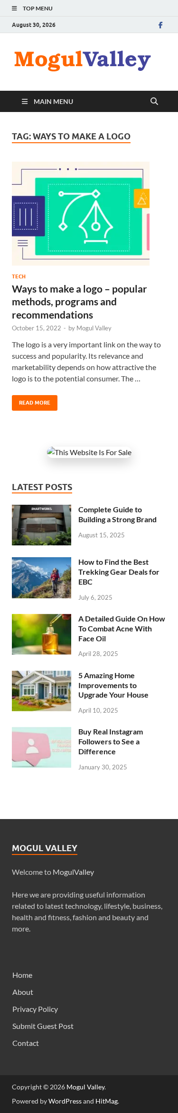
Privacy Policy (35, 1008)
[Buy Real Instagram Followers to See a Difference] (41, 732)
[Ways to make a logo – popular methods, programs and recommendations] (89, 214)
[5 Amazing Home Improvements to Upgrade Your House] (41, 676)
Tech (19, 276)
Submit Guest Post (43, 1025)
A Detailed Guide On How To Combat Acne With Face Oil (121, 628)
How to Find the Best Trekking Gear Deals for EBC (118, 571)
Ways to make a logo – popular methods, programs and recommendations (79, 301)
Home (22, 974)
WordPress (65, 1101)
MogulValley (73, 871)
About (22, 991)
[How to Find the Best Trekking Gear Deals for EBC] (41, 562)
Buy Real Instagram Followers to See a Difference (110, 741)
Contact (25, 1042)
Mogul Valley (94, 328)
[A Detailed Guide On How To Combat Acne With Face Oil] (41, 619)
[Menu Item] (160, 25)
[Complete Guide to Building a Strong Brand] (41, 510)
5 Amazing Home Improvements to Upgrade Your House (113, 685)
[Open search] (154, 101)
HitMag (106, 1101)
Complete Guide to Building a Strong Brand (117, 514)
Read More (31, 400)
